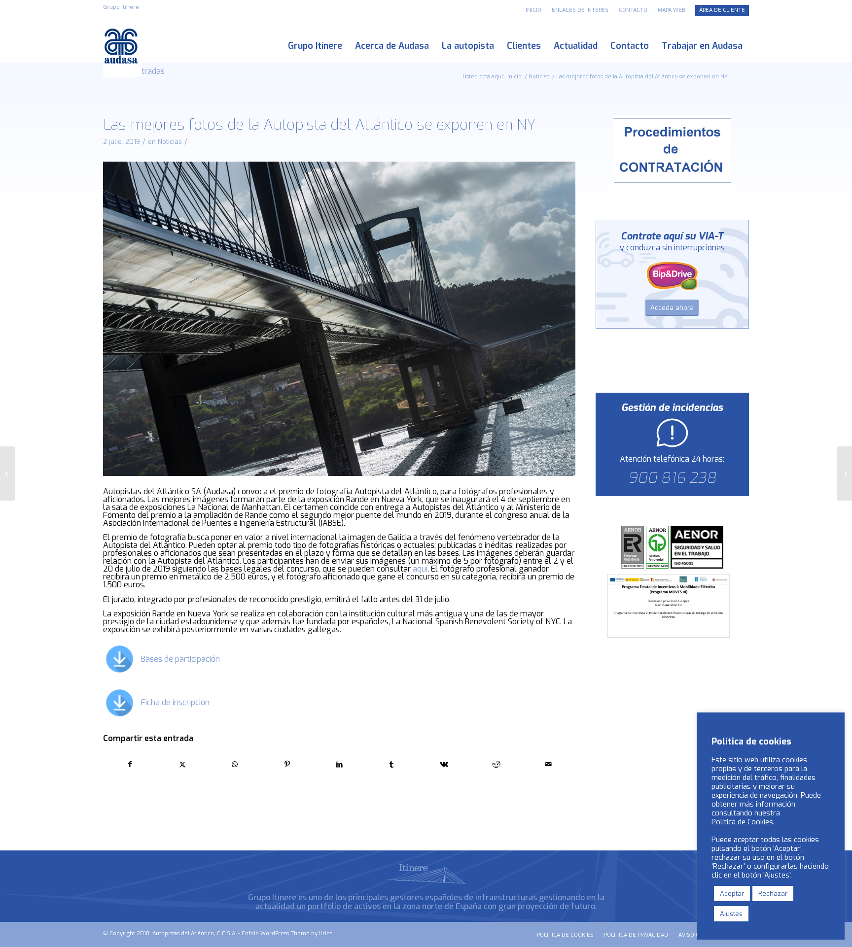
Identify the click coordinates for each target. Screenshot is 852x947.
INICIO (533, 10)
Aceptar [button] (732, 893)
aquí (420, 569)
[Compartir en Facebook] (130, 764)
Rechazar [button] (772, 893)
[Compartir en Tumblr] (392, 764)
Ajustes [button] (731, 914)
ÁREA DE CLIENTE (722, 10)
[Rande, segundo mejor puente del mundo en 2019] (7, 473)
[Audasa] (122, 46)
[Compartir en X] (182, 764)
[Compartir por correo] (548, 764)
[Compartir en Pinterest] (287, 764)
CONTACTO (633, 10)
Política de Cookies (742, 821)
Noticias (170, 141)
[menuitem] (534, 10)
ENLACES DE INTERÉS (580, 10)
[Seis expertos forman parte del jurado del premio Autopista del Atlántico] (844, 473)
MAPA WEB (671, 10)
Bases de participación (180, 659)
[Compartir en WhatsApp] (234, 764)
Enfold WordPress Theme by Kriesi (288, 933)
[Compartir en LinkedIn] (339, 764)
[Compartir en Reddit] (496, 764)
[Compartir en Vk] (444, 764)
